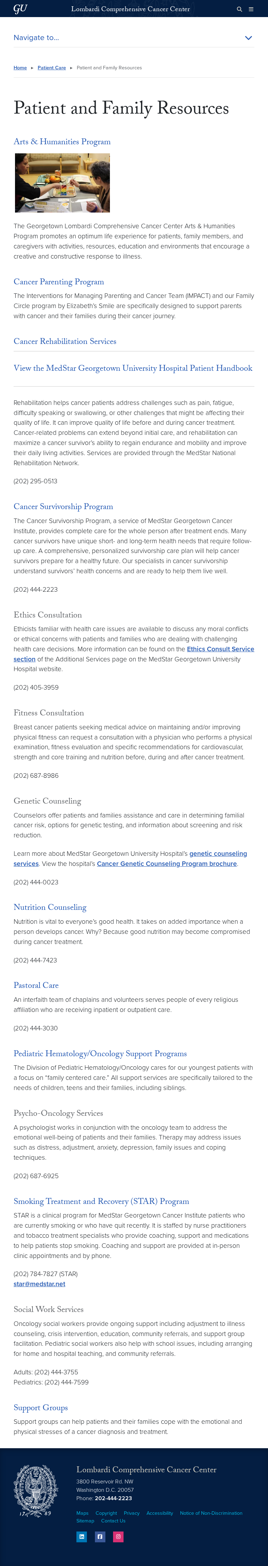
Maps (82, 1513)
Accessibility (160, 1513)
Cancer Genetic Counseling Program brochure (167, 864)
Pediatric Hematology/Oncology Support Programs (100, 1055)
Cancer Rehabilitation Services (65, 343)
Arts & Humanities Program (62, 143)
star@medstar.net (39, 1284)
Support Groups (41, 1409)
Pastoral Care (36, 987)
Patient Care (52, 68)
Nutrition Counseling (50, 908)
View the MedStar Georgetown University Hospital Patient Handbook (133, 369)
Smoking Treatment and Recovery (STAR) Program (101, 1203)
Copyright (106, 1513)
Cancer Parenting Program (59, 283)
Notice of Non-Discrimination (211, 1513)
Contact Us (113, 1521)
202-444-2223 (113, 1498)
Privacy (132, 1513)
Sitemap (85, 1521)
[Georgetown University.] (21, 9)
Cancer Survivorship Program (63, 508)
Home (20, 68)
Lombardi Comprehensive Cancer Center (130, 10)
